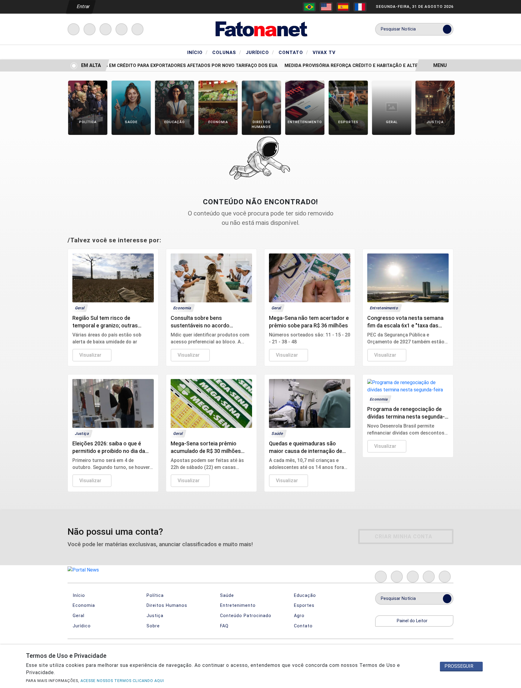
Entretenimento (237, 605)
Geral (77, 615)
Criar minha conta (403, 537)
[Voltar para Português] (309, 7)
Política (154, 595)
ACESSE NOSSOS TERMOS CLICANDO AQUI (122, 680)
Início (197, 52)
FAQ (224, 626)
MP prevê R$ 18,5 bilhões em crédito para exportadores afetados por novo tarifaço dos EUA (155, 65)
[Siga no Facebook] (74, 29)
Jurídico (260, 52)
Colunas (226, 52)
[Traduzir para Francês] (360, 7)
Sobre (152, 626)
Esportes (303, 605)
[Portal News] (260, 29)
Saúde (226, 595)
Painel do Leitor (413, 620)
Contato (293, 52)
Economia (83, 605)
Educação (304, 595)
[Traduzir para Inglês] (326, 7)
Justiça (154, 615)
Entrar (82, 6)
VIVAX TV (324, 52)
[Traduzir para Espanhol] (343, 7)
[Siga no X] (105, 29)
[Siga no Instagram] (90, 29)
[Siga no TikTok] (137, 29)
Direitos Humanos (166, 605)
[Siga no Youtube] (121, 29)
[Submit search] (447, 29)
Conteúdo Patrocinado (245, 615)
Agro (298, 615)
